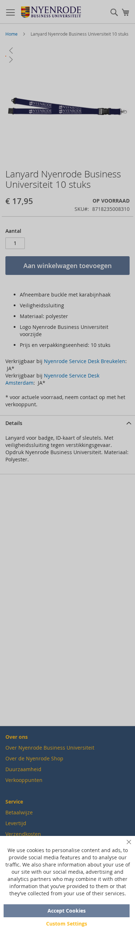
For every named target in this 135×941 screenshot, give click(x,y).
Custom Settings (66, 923)
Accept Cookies (67, 910)
